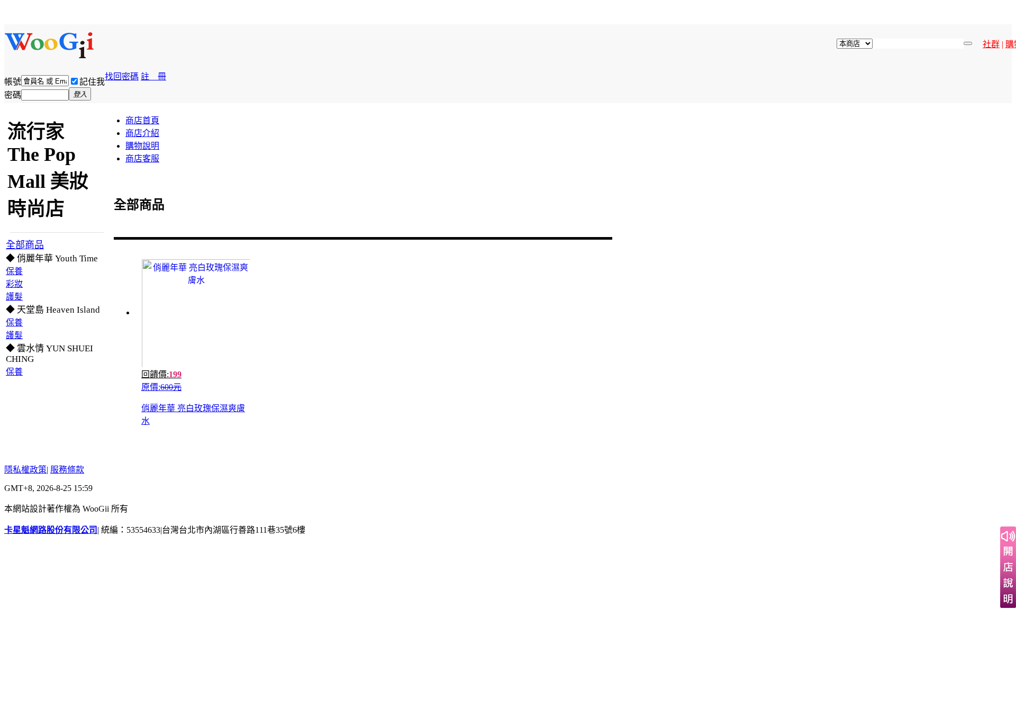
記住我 (92, 81)
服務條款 (67, 469)
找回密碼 (122, 76)
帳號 (12, 81)
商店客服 (142, 158)
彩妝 (14, 283)
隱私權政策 (25, 469)
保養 (14, 271)
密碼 (12, 94)
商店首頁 (142, 120)
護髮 (14, 296)
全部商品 (25, 245)
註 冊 (153, 76)
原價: (161, 387)
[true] (968, 43)
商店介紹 (142, 133)
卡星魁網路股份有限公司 (50, 529)
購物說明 (142, 145)
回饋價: (161, 374)
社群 (991, 44)
